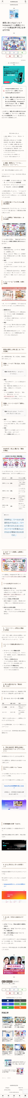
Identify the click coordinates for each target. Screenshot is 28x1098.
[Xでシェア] (6, 52)
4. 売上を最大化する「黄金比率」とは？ (13, 148)
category (7, 1087)
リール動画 (12, 983)
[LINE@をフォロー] (20, 1004)
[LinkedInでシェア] (14, 632)
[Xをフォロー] (20, 1000)
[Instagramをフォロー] (8, 1004)
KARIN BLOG (14, 1)
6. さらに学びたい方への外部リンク (12, 154)
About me (21, 1087)
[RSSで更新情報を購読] (20, 1007)
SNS (4, 981)
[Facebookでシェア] (14, 989)
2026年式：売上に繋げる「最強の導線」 (13, 142)
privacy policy (7, 1089)
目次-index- (12, 133)
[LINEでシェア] (22, 52)
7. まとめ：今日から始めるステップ (12, 156)
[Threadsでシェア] (11, 629)
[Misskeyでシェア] (23, 625)
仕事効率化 (10, 981)
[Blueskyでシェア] (17, 625)
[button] (18, 56)
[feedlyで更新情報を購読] (8, 1007)
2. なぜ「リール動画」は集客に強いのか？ (13, 144)
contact (20, 1089)
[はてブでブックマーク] (17, 629)
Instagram (17, 981)
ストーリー (5, 983)
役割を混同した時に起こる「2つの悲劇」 (13, 140)
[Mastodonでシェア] (11, 625)
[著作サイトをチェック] (8, 1000)
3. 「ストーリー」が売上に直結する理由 (13, 146)
